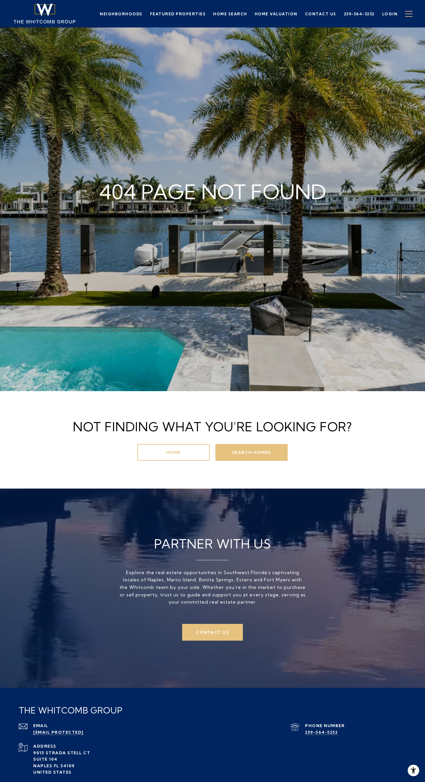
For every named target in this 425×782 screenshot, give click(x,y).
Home (173, 452)
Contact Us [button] (212, 632)
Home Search (230, 14)
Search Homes (251, 452)
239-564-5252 (321, 732)
